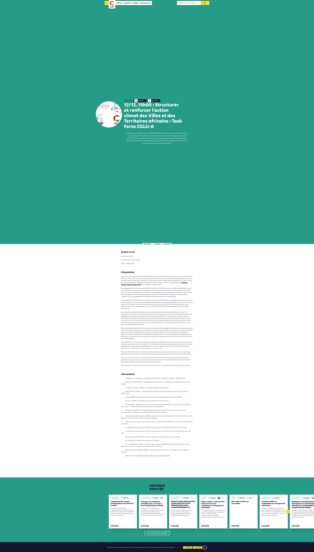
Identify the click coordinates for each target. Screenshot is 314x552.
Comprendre (127, 3)
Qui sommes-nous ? (145, 3)
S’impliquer (135, 3)
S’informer (119, 3)
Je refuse (188, 547)
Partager (148, 244)
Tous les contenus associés (157, 533)
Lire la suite (115, 525)
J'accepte (198, 547)
